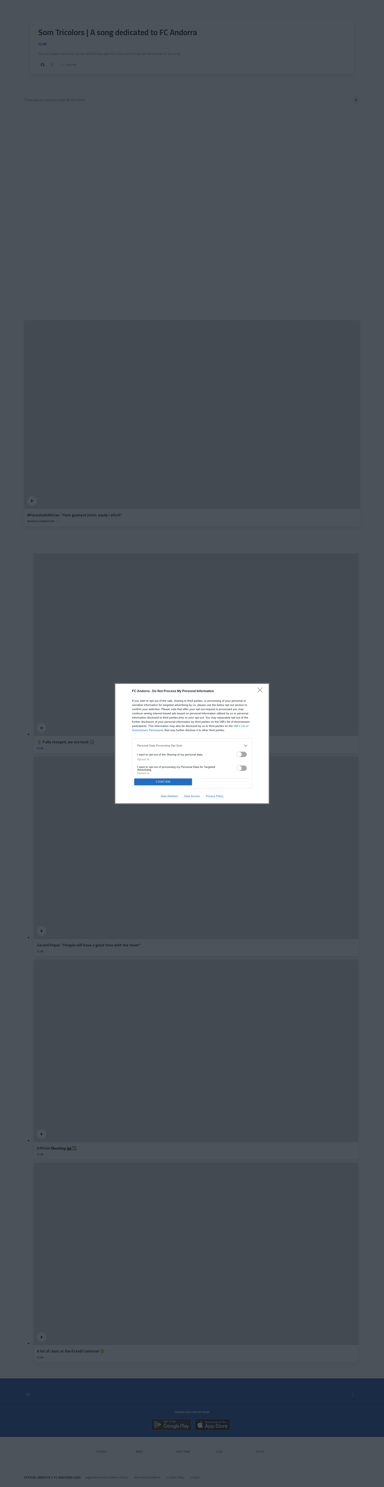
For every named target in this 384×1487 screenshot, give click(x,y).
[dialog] (192, 744)
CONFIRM (163, 781)
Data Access (192, 796)
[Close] (261, 691)
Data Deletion (169, 796)
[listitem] (192, 746)
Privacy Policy (214, 796)
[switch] (241, 754)
